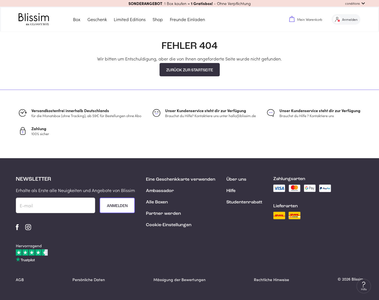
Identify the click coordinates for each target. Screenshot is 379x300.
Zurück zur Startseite (189, 70)
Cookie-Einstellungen (168, 225)
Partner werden (163, 213)
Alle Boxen (157, 202)
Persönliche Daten (88, 279)
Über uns (236, 179)
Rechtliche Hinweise (271, 279)
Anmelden (117, 206)
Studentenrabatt (244, 202)
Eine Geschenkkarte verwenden (180, 179)
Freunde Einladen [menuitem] (187, 19)
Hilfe (231, 191)
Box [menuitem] (76, 19)
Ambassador (160, 191)
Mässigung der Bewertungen (179, 279)
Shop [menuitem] (158, 19)
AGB (20, 279)
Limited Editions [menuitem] (130, 19)
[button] (189, 3)
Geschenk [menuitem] (97, 19)
